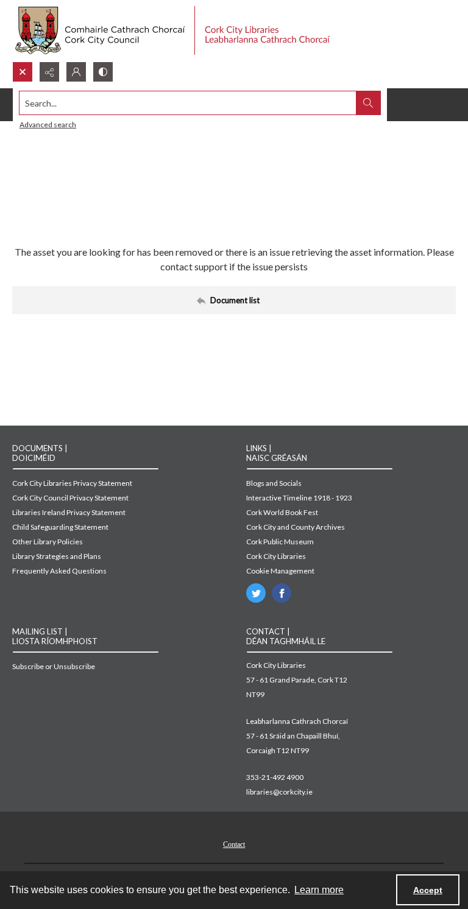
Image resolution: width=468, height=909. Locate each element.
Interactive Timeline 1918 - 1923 (299, 497)
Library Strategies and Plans (56, 556)
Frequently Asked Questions (59, 570)
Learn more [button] (319, 890)
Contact (234, 844)
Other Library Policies (47, 541)
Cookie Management (280, 570)
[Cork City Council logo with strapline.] (171, 30)
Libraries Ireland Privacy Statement (69, 512)
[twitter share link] (256, 593)
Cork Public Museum (280, 541)
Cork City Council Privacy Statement (70, 497)
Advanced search (48, 124)
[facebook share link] (281, 593)
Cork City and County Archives (295, 527)
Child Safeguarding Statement (60, 527)
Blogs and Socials (274, 483)
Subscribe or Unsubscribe (53, 666)
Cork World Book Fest (282, 512)
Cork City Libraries (276, 556)
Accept (427, 890)
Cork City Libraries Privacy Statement (72, 483)
